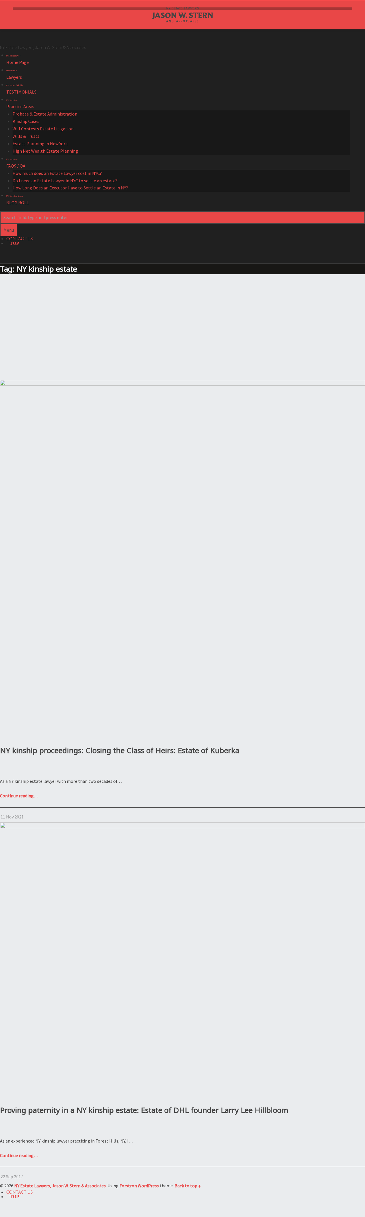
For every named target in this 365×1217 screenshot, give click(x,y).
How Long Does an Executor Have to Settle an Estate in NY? (70, 188)
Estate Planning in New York (40, 143)
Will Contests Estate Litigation (43, 129)
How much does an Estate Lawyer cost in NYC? (57, 173)
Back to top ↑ (188, 1185)
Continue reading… (19, 795)
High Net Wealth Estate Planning (45, 151)
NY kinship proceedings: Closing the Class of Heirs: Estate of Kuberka (119, 750)
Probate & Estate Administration (45, 114)
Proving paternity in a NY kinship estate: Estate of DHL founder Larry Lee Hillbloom (144, 1110)
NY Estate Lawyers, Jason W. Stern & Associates (60, 1185)
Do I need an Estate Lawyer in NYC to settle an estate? (65, 180)
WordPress (148, 1185)
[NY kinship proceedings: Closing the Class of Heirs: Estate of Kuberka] (182, 383)
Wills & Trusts (26, 136)
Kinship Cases (26, 121)
